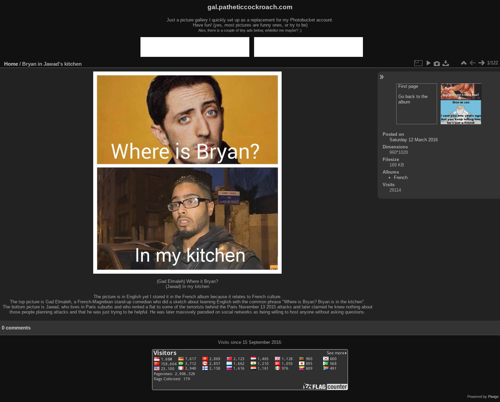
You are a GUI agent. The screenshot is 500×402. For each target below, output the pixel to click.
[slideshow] (428, 63)
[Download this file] (445, 63)
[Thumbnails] (463, 63)
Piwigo (493, 397)
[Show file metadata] (437, 63)
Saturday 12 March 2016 (413, 139)
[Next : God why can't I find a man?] (481, 63)
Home (11, 64)
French (400, 177)
